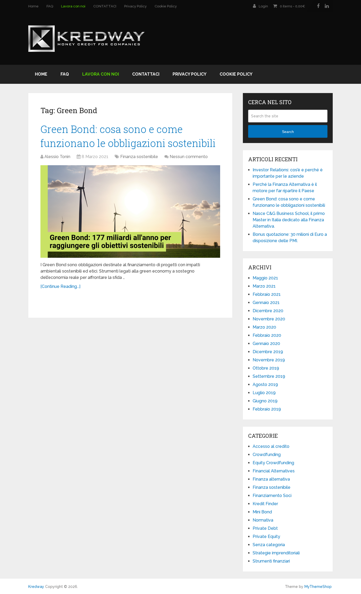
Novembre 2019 (269, 359)
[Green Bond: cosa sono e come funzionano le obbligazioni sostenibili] (130, 211)
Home (33, 6)
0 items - (292, 6)
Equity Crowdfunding (273, 462)
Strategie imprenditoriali (276, 552)
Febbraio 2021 (267, 294)
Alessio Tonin (57, 156)
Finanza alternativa (271, 479)
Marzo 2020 (264, 327)
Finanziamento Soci (272, 495)
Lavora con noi (73, 6)
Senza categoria (269, 544)
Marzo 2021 (264, 286)
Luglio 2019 (264, 392)
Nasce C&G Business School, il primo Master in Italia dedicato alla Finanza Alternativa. (289, 220)
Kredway (36, 586)
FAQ (50, 6)
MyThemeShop (318, 586)
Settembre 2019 (269, 376)
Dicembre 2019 (268, 351)
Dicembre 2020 (268, 310)
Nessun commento (189, 156)
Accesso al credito (271, 446)
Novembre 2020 (269, 318)
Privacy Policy (135, 6)
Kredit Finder (265, 503)
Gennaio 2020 (266, 343)
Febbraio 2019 (267, 409)
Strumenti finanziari (271, 561)
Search (288, 132)
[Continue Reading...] (60, 286)
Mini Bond (262, 511)
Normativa (263, 520)
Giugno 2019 (265, 400)
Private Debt (265, 528)
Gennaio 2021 (266, 302)
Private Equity (266, 536)
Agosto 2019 (265, 384)
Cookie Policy (166, 6)
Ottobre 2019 (266, 368)
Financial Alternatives (274, 470)
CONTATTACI (104, 6)
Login (263, 6)
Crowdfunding (267, 454)
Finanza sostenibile (139, 156)
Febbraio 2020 (267, 335)
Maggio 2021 (265, 277)
